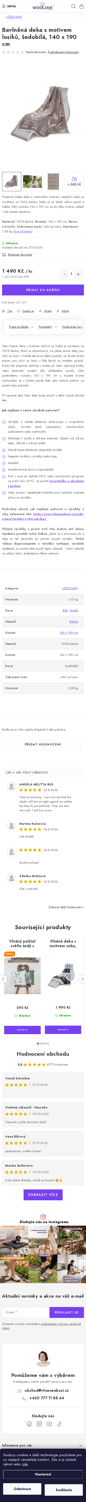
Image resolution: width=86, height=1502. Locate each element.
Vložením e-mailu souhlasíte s (41, 1326)
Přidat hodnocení (43, 744)
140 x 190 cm (68, 633)
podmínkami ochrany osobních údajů (41, 1326)
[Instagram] (39, 1423)
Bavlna (74, 622)
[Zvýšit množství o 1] (78, 274)
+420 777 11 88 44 (46, 1398)
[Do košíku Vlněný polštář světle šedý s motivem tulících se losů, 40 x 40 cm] (22, 1030)
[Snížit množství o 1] (64, 274)
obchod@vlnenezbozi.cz (47, 1390)
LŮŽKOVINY (70, 588)
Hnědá (74, 610)
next (82, 979)
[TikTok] (59, 1423)
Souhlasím (64, 1490)
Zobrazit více (43, 1194)
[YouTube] (49, 1423)
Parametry (45, 327)
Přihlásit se (67, 1312)
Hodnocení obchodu (43, 1054)
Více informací (23, 231)
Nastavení (43, 1474)
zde (25, 1464)
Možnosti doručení (20, 255)
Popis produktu (19, 327)
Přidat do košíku (43, 290)
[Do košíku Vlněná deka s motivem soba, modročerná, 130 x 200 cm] (63, 1030)
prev (3, 979)
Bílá (65, 610)
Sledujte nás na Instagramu (44, 1222)
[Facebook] (29, 1423)
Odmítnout (22, 1489)
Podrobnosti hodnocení (63, 52)
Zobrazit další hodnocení (64, 907)
